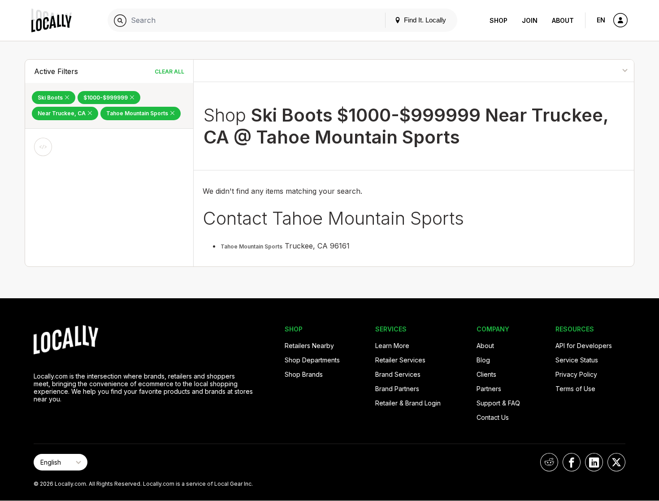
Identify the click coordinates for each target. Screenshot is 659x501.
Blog (483, 360)
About (563, 20)
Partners (489, 388)
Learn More (392, 345)
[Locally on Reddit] (549, 462)
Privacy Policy (576, 374)
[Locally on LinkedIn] (594, 462)
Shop (498, 20)
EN (601, 20)
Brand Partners (397, 388)
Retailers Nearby (309, 345)
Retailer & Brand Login (408, 403)
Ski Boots (51, 97)
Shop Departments (312, 360)
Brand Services (398, 374)
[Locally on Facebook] (572, 462)
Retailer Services (400, 360)
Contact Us (493, 417)
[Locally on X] (616, 462)
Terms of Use (575, 388)
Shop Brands (304, 374)
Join (530, 20)
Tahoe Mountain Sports (137, 113)
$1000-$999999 (106, 97)
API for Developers (583, 345)
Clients (486, 374)
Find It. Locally (424, 20)
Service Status (576, 360)
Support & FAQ (498, 403)
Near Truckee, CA (62, 113)
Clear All (169, 71)
